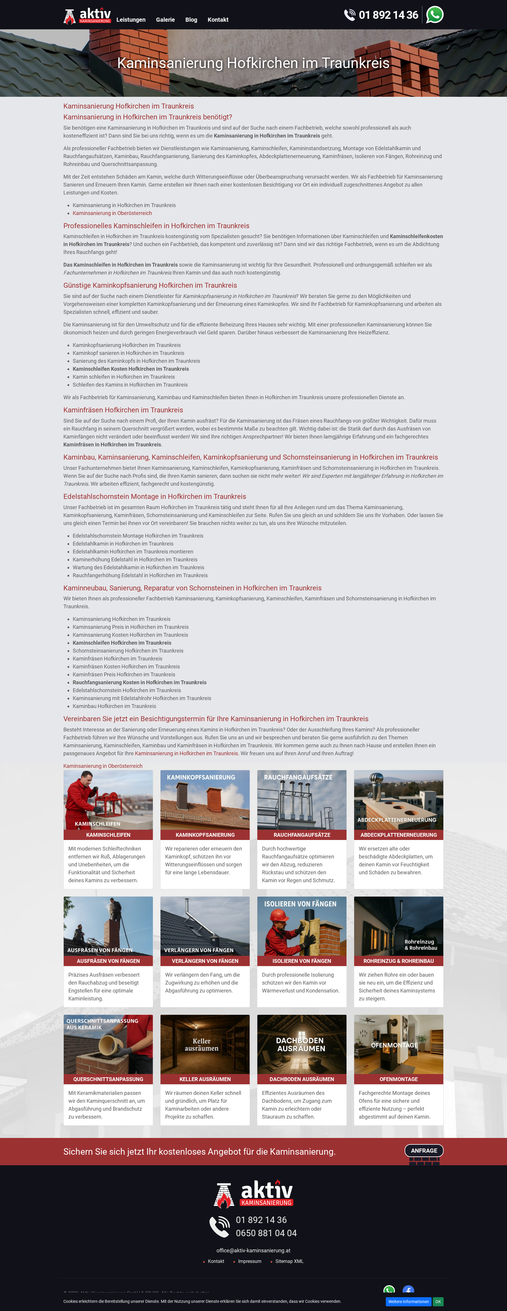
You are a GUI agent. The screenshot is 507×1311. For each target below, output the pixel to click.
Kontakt (216, 1261)
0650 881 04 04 (266, 1233)
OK (438, 1301)
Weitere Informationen (408, 1301)
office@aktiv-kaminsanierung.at (253, 1250)
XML (299, 1261)
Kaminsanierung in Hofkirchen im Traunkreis (186, 753)
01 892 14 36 (261, 1220)
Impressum (249, 1261)
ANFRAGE (424, 1150)
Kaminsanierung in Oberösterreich (112, 213)
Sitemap (284, 1261)
